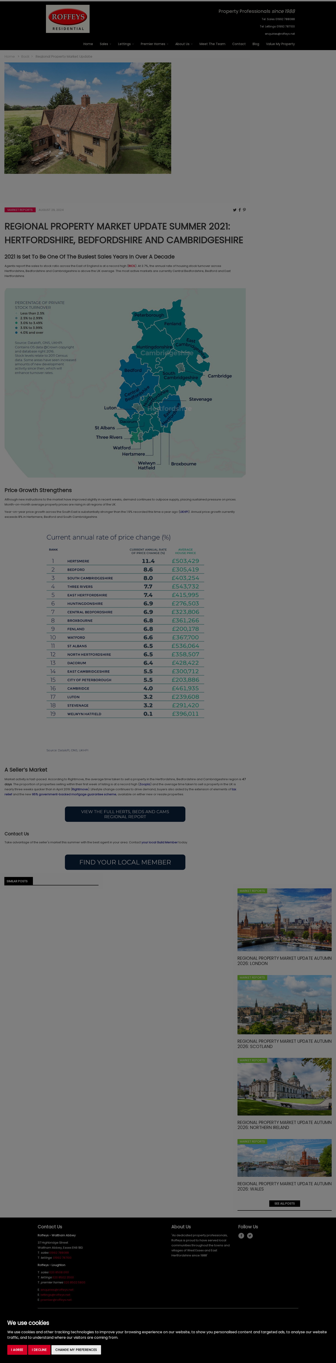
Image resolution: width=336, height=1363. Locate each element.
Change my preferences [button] (76, 1349)
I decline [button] (39, 1349)
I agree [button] (17, 1349)
